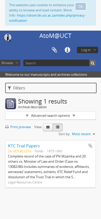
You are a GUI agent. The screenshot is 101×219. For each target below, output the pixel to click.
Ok (80, 6)
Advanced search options (50, 115)
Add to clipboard (90, 145)
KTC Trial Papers (24, 146)
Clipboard (54, 50)
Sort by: (64, 134)
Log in (86, 49)
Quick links (67, 50)
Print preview (20, 127)
